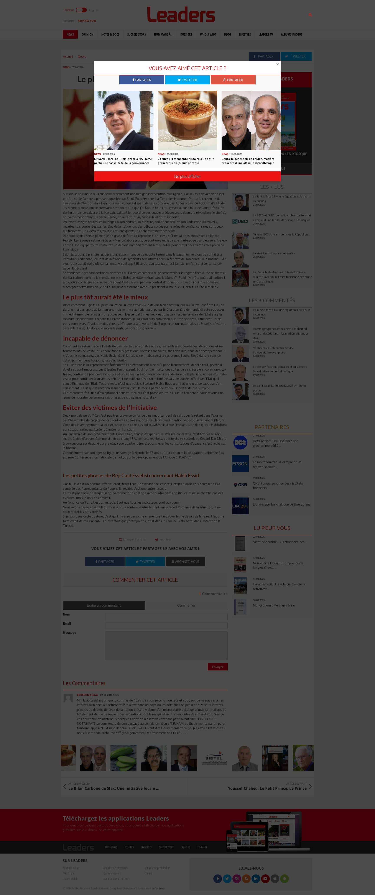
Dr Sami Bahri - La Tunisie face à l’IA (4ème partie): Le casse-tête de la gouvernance (123, 161)
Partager (143, 80)
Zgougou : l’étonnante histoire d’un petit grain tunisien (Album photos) (186, 161)
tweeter (189, 80)
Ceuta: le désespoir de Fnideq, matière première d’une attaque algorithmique (248, 161)
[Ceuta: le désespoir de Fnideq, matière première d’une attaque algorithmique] (251, 120)
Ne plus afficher (187, 176)
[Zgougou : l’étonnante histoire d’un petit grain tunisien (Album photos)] (187, 120)
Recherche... (242, 13)
